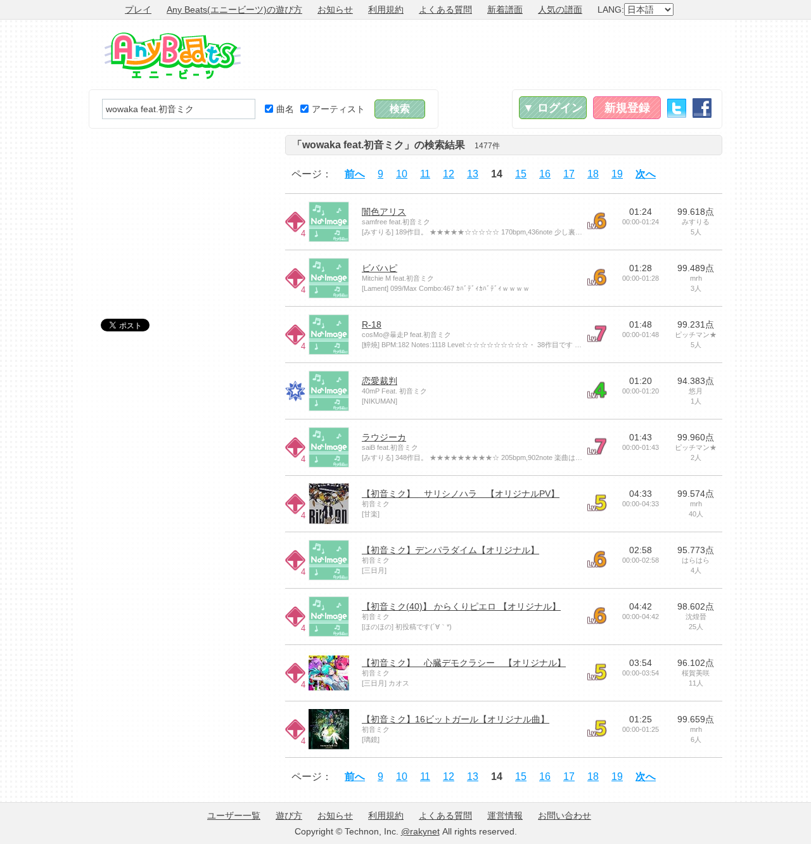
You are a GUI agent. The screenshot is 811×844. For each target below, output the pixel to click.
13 (472, 174)
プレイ (138, 9)
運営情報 (505, 815)
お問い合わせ (564, 815)
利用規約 (386, 9)
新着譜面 (505, 9)
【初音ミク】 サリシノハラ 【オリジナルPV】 (460, 494)
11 (425, 174)
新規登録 (627, 107)
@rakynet (420, 831)
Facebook (702, 108)
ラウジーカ (384, 437)
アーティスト (338, 109)
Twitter (676, 108)
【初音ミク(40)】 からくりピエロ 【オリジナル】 (461, 606)
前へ (355, 174)
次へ (645, 174)
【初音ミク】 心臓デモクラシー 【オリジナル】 (464, 663)
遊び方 (289, 815)
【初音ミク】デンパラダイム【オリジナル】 (450, 550)
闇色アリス (384, 212)
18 (593, 174)
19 (617, 174)
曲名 (285, 109)
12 (448, 174)
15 (521, 174)
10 (401, 174)
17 (569, 174)
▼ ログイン (553, 107)
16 (545, 174)
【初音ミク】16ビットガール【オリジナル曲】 (455, 719)
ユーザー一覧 (233, 815)
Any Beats (173, 55)
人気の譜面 (560, 9)
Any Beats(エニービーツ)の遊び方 (234, 9)
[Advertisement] (491, 54)
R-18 (371, 324)
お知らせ (335, 9)
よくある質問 (445, 9)
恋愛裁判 (379, 381)
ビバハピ (379, 268)
